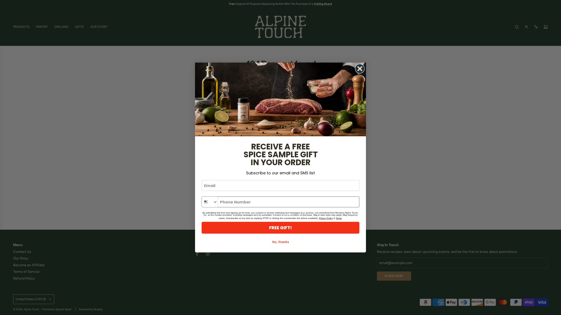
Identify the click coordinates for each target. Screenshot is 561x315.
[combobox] (210, 202)
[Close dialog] (359, 68)
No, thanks (280, 242)
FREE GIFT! (280, 228)
